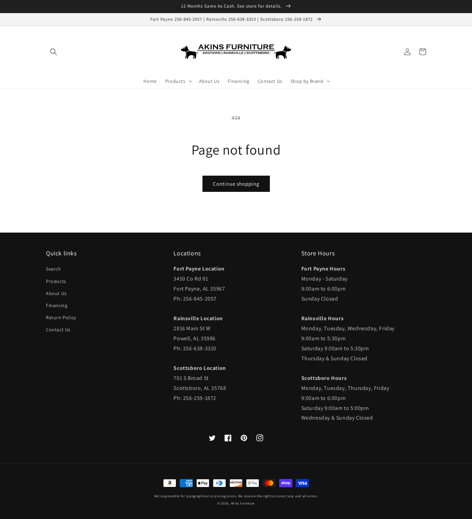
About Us (56, 293)
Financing (56, 305)
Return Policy (61, 317)
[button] (53, 51)
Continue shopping (236, 183)
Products (56, 281)
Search (53, 269)
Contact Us (58, 329)
